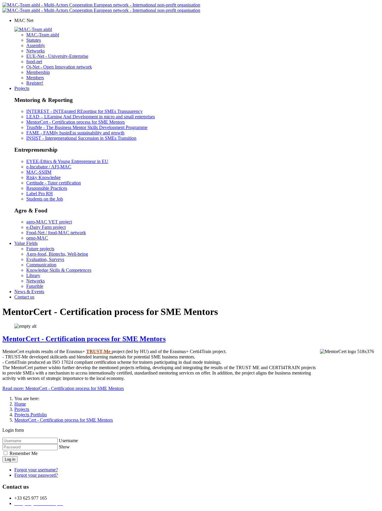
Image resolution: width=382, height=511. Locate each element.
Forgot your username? (36, 469)
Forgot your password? (36, 475)
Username (68, 440)
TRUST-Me (98, 351)
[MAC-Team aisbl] (33, 29)
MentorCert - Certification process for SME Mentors (84, 339)
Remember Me (23, 453)
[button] (23, 20)
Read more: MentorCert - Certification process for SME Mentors (63, 388)
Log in (10, 459)
